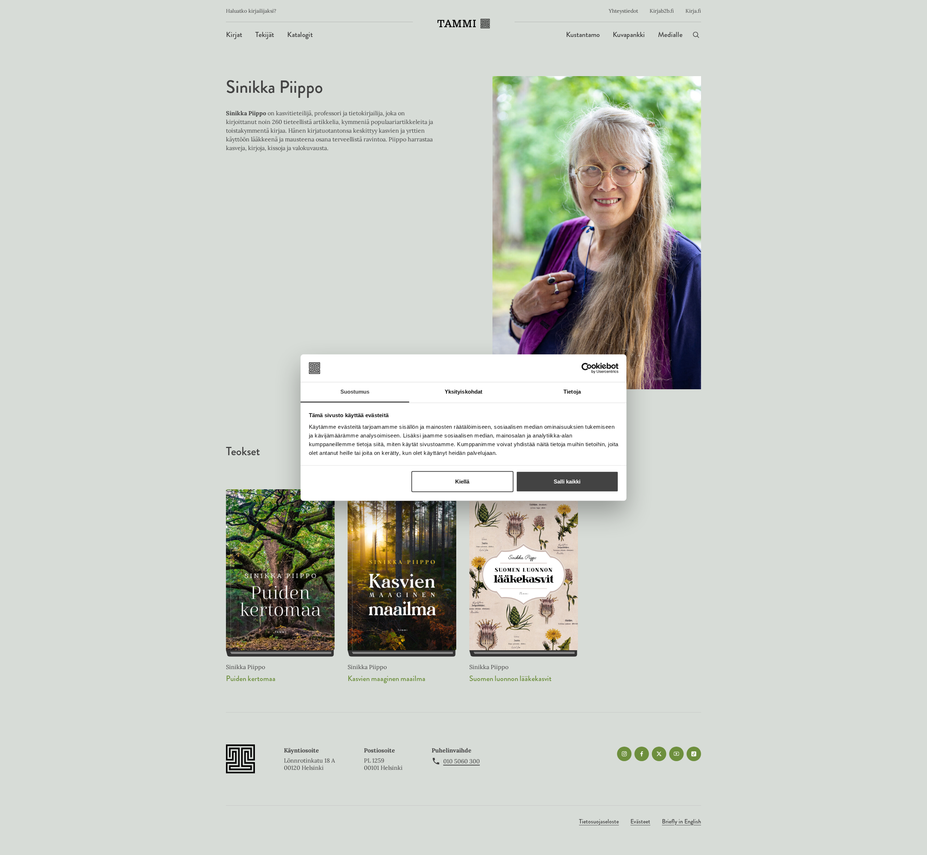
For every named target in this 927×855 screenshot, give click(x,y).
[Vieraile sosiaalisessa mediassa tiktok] (694, 754)
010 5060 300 (461, 761)
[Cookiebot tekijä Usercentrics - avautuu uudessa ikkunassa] (586, 368)
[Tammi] (463, 23)
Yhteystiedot (623, 11)
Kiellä (462, 481)
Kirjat (234, 34)
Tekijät (264, 34)
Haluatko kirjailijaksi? (251, 11)
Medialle (670, 34)
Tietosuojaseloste (599, 821)
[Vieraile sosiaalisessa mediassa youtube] (676, 754)
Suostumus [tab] (355, 392)
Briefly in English (681, 821)
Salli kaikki (567, 481)
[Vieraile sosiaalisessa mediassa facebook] (641, 754)
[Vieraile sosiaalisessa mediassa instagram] (624, 754)
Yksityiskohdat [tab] (463, 392)
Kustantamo (583, 34)
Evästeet (640, 821)
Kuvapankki (629, 34)
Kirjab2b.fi (662, 11)
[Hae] (696, 34)
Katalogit (300, 34)
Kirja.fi (693, 11)
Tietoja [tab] (572, 392)
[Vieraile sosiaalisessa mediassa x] (659, 754)
